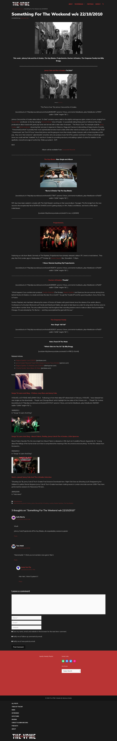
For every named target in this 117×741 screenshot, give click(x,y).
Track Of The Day (17, 707)
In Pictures (15, 716)
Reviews (14, 719)
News (13, 710)
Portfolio (90, 4)
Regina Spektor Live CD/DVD (26, 360)
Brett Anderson (25, 127)
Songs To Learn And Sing (20, 722)
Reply (15, 536)
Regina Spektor (69, 292)
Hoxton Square (56, 258)
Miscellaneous (19, 9)
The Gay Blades (68, 503)
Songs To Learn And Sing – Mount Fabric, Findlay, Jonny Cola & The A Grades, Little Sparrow (45, 436)
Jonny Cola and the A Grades (54, 70)
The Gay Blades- (50, 159)
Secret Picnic (60, 102)
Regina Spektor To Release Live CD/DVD (30, 366)
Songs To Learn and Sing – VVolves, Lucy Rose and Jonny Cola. (34, 393)
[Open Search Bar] (103, 4)
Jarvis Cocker (27, 503)
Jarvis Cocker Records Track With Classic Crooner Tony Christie (37, 363)
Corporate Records (68, 150)
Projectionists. (58, 223)
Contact (98, 4)
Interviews (15, 713)
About (71, 4)
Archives (65, 666)
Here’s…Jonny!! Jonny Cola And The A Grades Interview (32, 477)
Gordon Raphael (48, 292)
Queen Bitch (16, 122)
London (51, 503)
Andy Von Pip (26, 567)
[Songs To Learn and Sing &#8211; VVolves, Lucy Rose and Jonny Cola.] (29, 389)
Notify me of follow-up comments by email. (27, 636)
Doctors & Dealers (55, 280)
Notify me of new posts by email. (24, 641)
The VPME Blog (78, 4)
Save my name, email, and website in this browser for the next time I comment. (40, 631)
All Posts (15, 703)
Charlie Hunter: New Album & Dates (28, 368)
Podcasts (15, 726)
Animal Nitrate (46, 122)
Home (13, 9)
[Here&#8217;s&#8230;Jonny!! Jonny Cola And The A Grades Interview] (25, 472)
